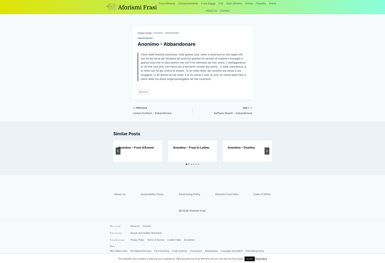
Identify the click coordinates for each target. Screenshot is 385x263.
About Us (211, 10)
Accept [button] (249, 259)
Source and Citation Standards (146, 233)
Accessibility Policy (152, 194)
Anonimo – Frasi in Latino (191, 147)
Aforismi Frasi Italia (226, 194)
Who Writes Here (119, 251)
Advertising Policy (189, 194)
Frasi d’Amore (167, 3)
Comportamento (188, 3)
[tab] (186, 164)
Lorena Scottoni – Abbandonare (152, 111)
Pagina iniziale (145, 33)
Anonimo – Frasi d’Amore (136, 147)
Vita (220, 3)
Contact (224, 10)
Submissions (211, 251)
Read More (261, 258)
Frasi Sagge (208, 3)
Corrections (196, 251)
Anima (249, 3)
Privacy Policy (137, 240)
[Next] (267, 151)
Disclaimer (189, 240)
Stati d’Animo (234, 3)
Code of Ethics (262, 194)
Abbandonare (145, 38)
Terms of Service (156, 240)
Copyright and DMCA (232, 251)
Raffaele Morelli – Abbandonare (233, 111)
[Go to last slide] (118, 151)
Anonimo (144, 92)
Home (272, 3)
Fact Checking (161, 251)
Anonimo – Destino (241, 147)
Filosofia (261, 3)
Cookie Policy (174, 240)
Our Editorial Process (141, 251)
